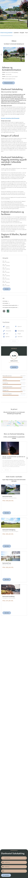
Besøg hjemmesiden (8, 82)
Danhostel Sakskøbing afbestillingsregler (10, 118)
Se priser (6, 289)
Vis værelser (6, 875)
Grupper (22, 32)
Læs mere (14, 341)
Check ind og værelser (6, 32)
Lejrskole (16, 32)
